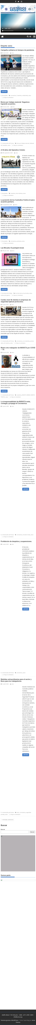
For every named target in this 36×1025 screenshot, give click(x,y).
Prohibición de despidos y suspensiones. (16, 541)
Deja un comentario (8, 97)
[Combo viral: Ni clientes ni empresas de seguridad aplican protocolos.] (11, 307)
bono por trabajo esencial (22, 143)
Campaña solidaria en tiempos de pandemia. (17, 50)
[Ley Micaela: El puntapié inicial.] (11, 253)
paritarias (19, 241)
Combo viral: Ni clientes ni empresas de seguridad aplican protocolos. (16, 301)
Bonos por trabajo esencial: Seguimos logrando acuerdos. (15, 103)
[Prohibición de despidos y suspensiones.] (11, 547)
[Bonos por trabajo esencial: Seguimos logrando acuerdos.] (11, 109)
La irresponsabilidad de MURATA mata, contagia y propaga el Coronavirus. (15, 402)
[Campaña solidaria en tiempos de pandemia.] (11, 56)
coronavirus (13, 95)
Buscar (3, 829)
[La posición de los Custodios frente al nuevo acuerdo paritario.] (11, 207)
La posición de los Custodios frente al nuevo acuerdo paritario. (18, 201)
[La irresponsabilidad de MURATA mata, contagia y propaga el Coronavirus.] (11, 409)
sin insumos (7, 343)
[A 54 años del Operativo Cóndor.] (11, 155)
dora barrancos (19, 293)
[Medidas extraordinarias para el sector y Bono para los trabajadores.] (11, 687)
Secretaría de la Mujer (7, 293)
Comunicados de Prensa (8, 143)
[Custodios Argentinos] (2, 36)
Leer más (4, 91)
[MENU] (34, 36)
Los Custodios (26, 341)
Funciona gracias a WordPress (9, 1020)
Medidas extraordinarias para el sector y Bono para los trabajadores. (16, 680)
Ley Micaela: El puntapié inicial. (12, 248)
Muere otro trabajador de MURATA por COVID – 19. (18, 349)
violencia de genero (5, 295)
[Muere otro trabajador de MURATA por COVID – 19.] (11, 355)
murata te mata (26, 534)
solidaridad (25, 95)
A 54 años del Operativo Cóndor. (13, 150)
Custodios (19, 95)
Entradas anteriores (8, 819)
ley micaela (26, 293)
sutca (12, 53)
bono (17, 812)
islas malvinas (19, 193)
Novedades (5, 95)
